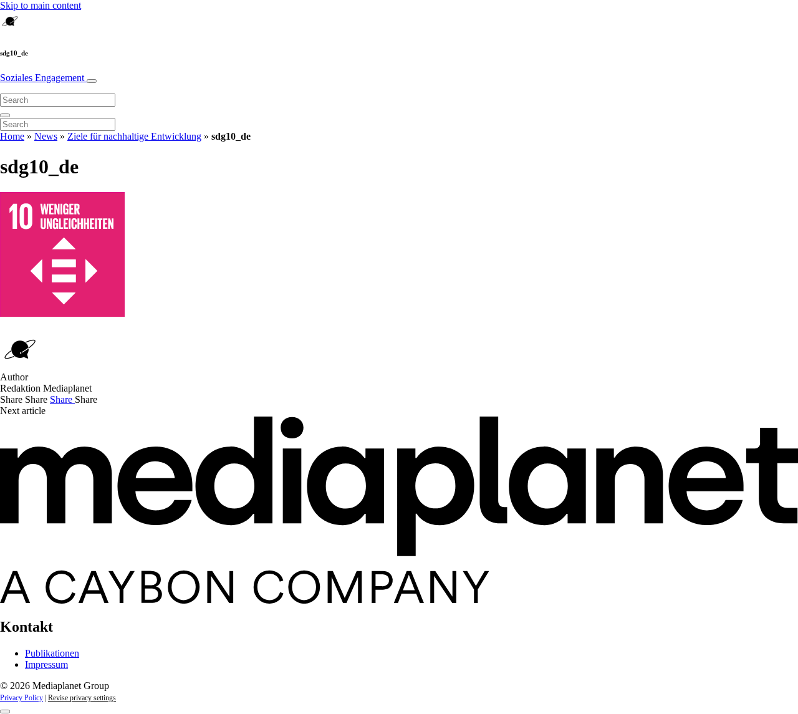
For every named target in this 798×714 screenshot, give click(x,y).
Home (12, 136)
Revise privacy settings (82, 697)
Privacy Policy (21, 697)
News (45, 136)
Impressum (46, 664)
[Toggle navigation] (92, 81)
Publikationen (52, 653)
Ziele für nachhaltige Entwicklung (134, 136)
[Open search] (5, 115)
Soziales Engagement (43, 77)
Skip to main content (40, 5)
